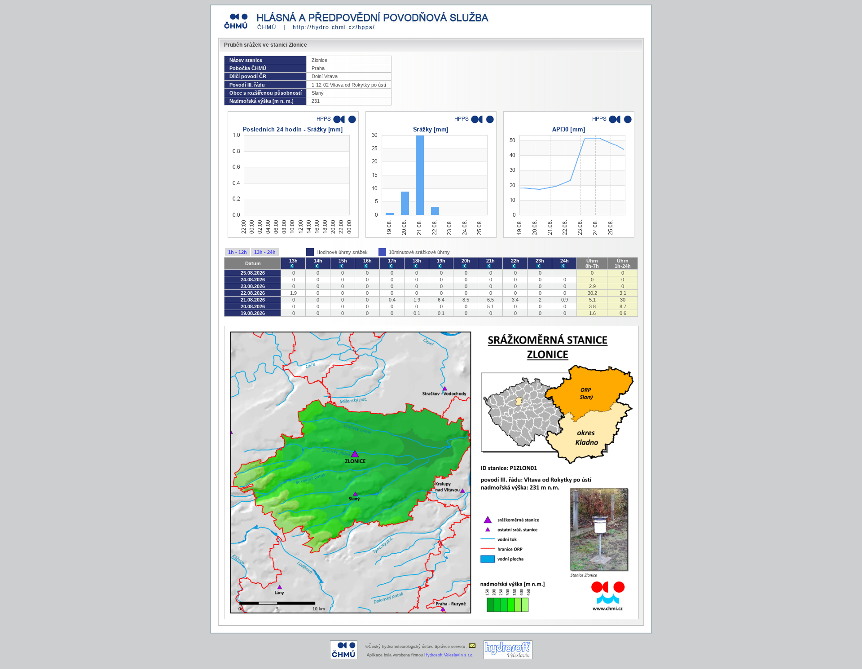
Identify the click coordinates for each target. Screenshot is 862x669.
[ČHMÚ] (343, 658)
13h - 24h (265, 252)
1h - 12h (237, 252)
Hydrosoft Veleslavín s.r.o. (449, 655)
